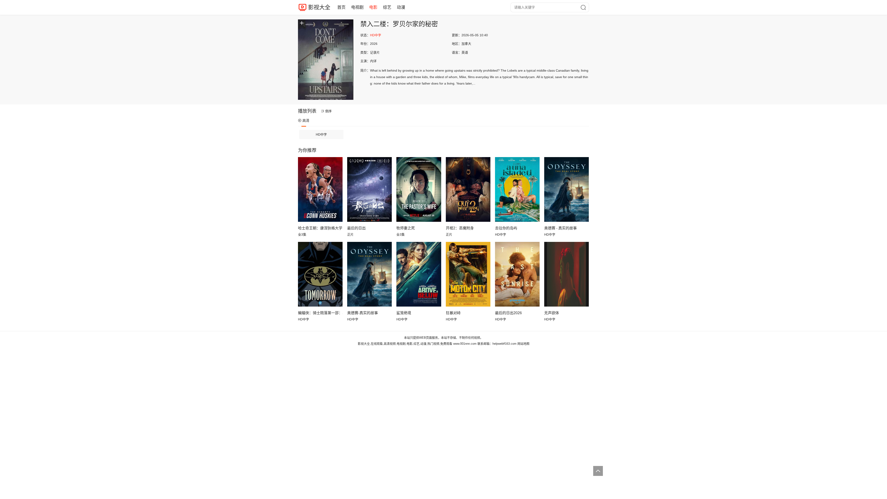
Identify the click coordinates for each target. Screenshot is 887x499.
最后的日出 (356, 228)
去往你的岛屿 (506, 228)
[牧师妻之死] (418, 189)
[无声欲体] (566, 274)
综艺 (387, 7)
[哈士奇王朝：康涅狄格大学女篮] (320, 189)
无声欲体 (551, 313)
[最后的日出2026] (517, 274)
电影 (373, 7)
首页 (341, 7)
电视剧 (357, 7)
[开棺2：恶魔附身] (468, 189)
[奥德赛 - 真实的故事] (566, 189)
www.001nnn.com (465, 343)
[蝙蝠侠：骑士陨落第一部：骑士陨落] (320, 274)
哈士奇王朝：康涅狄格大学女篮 (320, 228)
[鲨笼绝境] (418, 274)
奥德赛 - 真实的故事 (560, 228)
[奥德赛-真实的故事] (369, 274)
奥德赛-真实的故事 (362, 313)
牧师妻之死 (405, 228)
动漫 (401, 7)
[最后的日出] (369, 189)
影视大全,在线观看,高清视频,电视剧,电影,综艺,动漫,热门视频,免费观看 (405, 343)
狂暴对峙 (453, 313)
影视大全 (319, 7)
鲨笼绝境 (403, 313)
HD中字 (321, 134)
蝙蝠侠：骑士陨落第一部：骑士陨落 (320, 313)
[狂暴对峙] (468, 274)
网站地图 (523, 343)
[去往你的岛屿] (517, 189)
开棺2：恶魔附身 (460, 228)
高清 (305, 120)
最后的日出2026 (508, 313)
